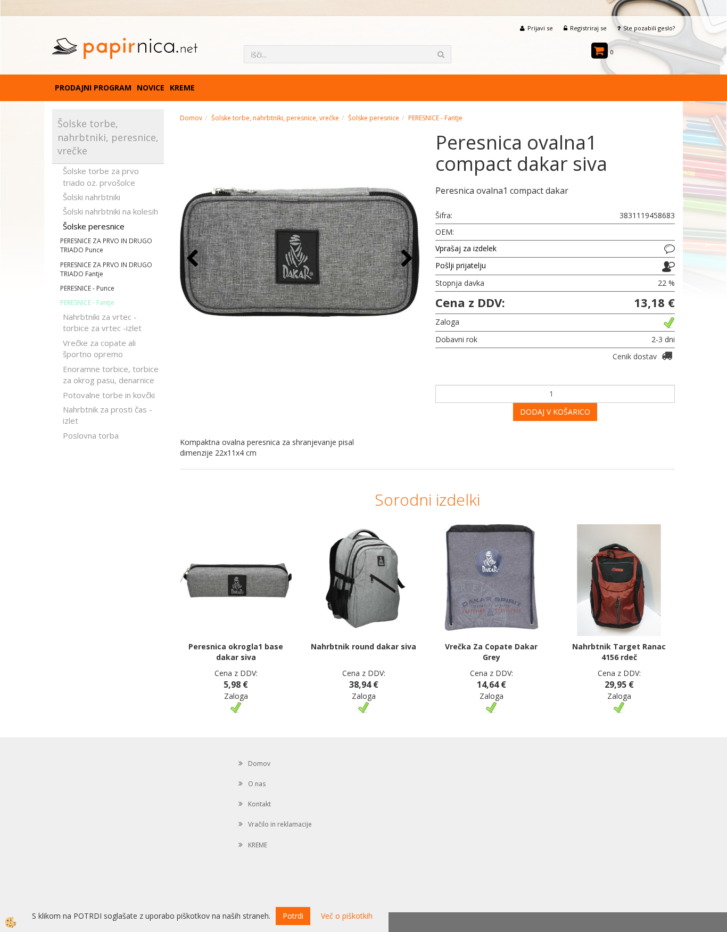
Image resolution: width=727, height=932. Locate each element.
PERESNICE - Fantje (87, 302)
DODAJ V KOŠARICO (555, 412)
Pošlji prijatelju (460, 265)
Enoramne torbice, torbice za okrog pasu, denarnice (111, 374)
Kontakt (259, 804)
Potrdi (293, 916)
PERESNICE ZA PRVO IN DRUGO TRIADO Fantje (106, 269)
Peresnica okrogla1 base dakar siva (235, 651)
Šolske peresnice (94, 226)
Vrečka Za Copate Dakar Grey (491, 651)
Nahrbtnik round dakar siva (363, 646)
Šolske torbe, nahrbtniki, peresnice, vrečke (275, 117)
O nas (257, 783)
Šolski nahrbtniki (91, 197)
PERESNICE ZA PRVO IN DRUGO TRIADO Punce (106, 245)
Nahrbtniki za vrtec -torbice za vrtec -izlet (102, 322)
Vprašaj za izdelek (466, 248)
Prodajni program (93, 88)
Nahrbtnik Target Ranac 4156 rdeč (619, 651)
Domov (191, 117)
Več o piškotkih (347, 916)
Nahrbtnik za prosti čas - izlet (107, 415)
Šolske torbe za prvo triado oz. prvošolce (101, 176)
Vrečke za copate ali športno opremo (99, 348)
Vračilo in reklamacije (280, 824)
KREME (182, 88)
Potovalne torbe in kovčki (109, 395)
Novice (150, 88)
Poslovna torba (91, 435)
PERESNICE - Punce (87, 288)
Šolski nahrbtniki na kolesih (110, 211)
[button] (405, 259)
